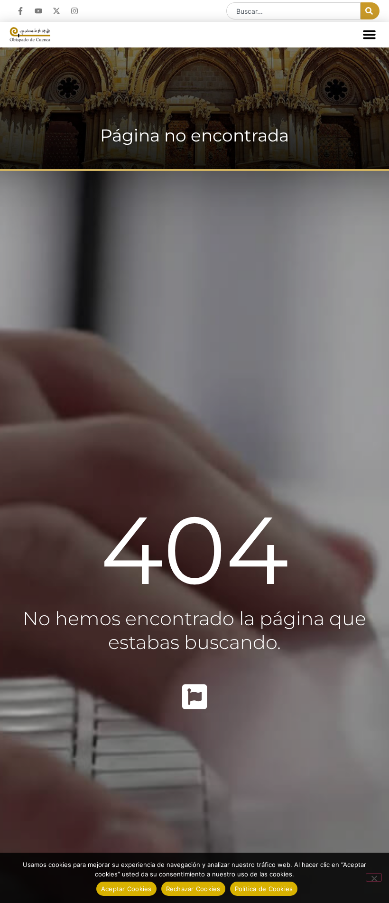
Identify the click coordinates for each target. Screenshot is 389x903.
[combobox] (293, 10)
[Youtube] (38, 11)
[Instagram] (74, 11)
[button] (369, 34)
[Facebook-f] (20, 11)
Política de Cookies (264, 889)
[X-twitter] (56, 11)
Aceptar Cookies (126, 889)
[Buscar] (370, 10)
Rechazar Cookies (193, 889)
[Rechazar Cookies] (374, 877)
